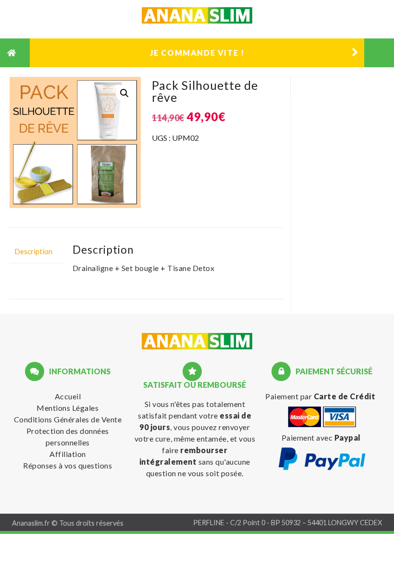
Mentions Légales (67, 407)
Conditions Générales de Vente (68, 419)
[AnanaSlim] (197, 342)
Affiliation (67, 453)
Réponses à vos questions (67, 465)
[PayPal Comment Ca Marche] (322, 468)
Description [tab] (33, 251)
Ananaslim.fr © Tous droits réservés (67, 523)
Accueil (68, 396)
